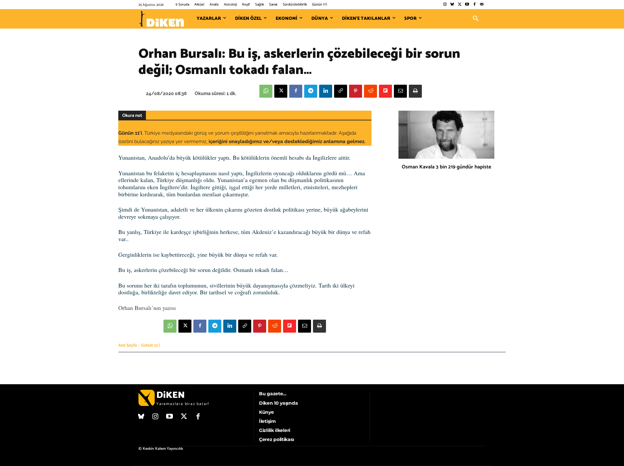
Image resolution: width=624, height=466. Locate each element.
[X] (280, 91)
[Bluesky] (452, 4)
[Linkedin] (325, 91)
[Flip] (385, 91)
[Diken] (161, 19)
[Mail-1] (482, 4)
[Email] (400, 91)
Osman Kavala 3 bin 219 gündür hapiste (446, 167)
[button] (476, 19)
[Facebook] (474, 4)
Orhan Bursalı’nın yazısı (147, 308)
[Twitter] (459, 4)
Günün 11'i (150, 345)
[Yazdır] (415, 91)
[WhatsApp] (265, 91)
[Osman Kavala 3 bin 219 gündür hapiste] (446, 135)
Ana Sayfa (127, 345)
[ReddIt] (370, 91)
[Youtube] (467, 4)
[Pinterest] (355, 91)
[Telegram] (310, 91)
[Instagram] (444, 4)
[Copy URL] (340, 91)
